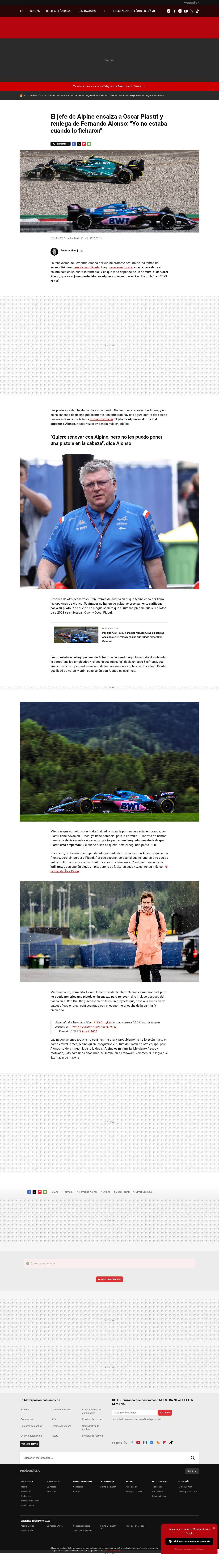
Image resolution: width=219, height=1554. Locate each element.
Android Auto (50, 95)
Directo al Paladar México (108, 1527)
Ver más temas (29, 1444)
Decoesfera (157, 1491)
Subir (190, 1471)
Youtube (186, 11)
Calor (101, 95)
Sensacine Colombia (82, 1530)
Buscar (193, 1458)
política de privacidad (150, 1419)
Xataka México (27, 1526)
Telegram (168, 11)
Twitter (192, 11)
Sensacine (78, 1487)
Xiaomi (161, 95)
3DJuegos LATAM (55, 1526)
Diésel (121, 95)
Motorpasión (131, 1487)
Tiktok (197, 11)
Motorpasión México (135, 1526)
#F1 (76, 1027)
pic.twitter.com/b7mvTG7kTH (98, 1027)
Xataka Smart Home (30, 1501)
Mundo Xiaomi (27, 1505)
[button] (71, 251)
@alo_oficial (104, 1022)
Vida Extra (51, 1491)
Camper (77, 95)
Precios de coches (61, 1426)
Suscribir (165, 1412)
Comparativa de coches (90, 1428)
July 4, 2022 (89, 1031)
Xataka (24, 1487)
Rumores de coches (31, 1426)
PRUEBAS (34, 10)
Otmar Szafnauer (101, 419)
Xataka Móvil (26, 1491)
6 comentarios (62, 144)
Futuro (54, 1435)
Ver (111, 1279)
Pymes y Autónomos (187, 1491)
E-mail (89, 144)
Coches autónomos (31, 1435)
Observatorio (87, 10)
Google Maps (135, 95)
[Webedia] (191, 2)
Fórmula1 (68, 1191)
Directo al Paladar (108, 1487)
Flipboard (84, 144)
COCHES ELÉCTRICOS (58, 10)
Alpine (106, 1191)
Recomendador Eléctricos (130, 10)
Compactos (27, 1419)
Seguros (149, 95)
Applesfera (26, 1496)
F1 (103, 10)
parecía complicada (86, 267)
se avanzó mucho (121, 267)
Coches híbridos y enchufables (91, 1411)
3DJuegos (51, 1487)
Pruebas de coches (92, 1419)
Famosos (65, 95)
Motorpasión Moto (134, 1491)
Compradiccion (159, 1496)
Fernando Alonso (88, 1191)
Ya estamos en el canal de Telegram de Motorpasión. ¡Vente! (107, 86)
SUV (53, 1419)
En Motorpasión (110, 629)
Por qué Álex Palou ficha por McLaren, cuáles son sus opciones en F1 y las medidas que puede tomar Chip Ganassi (133, 637)
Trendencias (158, 1487)
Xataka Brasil (27, 1530)
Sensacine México (81, 1526)
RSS (158, 1442)
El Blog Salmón (185, 1487)
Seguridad (90, 95)
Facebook (174, 11)
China (111, 95)
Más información (112, 1550)
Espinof (76, 1491)
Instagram (180, 11)
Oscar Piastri (123, 1191)
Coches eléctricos (61, 1409)
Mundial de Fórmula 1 (93, 1435)
